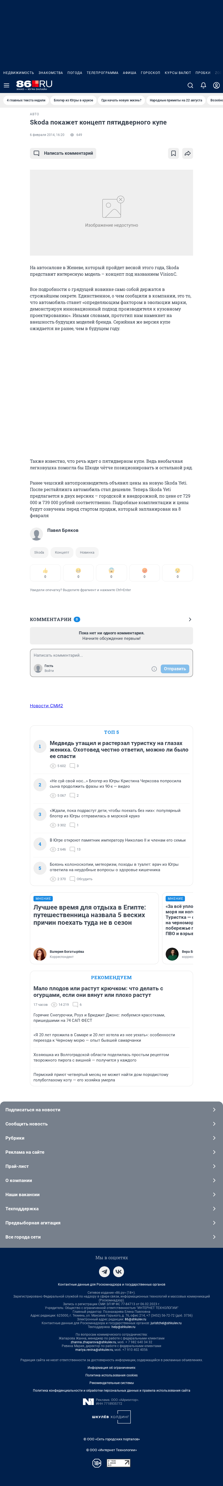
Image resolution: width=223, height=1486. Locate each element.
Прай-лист (17, 1166)
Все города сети (23, 1237)
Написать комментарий (68, 153)
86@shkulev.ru (135, 1319)
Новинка (87, 552)
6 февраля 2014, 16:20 (47, 135)
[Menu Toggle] (6, 85)
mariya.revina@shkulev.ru (94, 1350)
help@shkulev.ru (123, 1327)
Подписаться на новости (32, 1109)
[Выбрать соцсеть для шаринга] (187, 153)
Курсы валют (178, 73)
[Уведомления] (203, 85)
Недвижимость (18, 73)
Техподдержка (22, 1208)
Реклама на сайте (24, 1152)
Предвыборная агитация (33, 1223)
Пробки (203, 73)
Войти (49, 671)
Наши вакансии (22, 1194)
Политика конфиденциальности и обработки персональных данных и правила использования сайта (111, 1390)
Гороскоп (150, 73)
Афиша (130, 73)
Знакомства (51, 73)
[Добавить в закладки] (173, 153)
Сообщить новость (26, 1124)
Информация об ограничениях (111, 1368)
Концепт (62, 552)
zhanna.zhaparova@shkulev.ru (93, 1342)
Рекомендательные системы (111, 1383)
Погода (74, 73)
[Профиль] (216, 85)
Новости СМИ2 (46, 705)
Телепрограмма (103, 73)
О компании (18, 1180)
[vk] (118, 1271)
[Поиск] (190, 85)
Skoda (39, 552)
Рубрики (14, 1138)
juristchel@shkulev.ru (166, 1323)
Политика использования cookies (111, 1375)
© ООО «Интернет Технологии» (111, 1450)
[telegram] (104, 1271)
